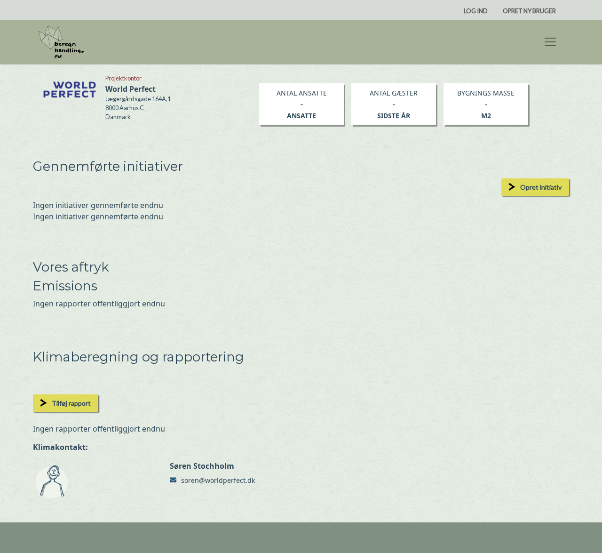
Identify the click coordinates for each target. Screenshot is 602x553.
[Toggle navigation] (550, 41)
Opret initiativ (541, 187)
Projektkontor (123, 78)
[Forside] (61, 42)
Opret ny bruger (529, 11)
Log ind (476, 11)
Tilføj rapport (71, 403)
